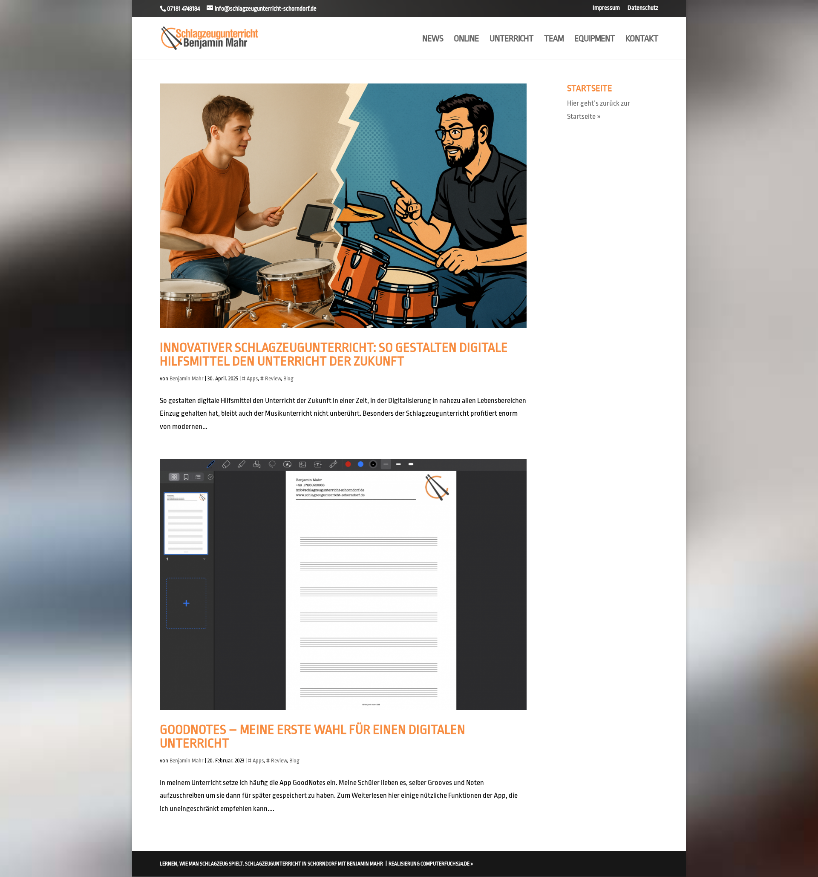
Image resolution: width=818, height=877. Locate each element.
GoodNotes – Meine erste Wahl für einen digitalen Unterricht (312, 736)
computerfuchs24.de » (447, 864)
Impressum (606, 8)
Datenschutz (643, 8)
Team (554, 39)
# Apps (250, 378)
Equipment (594, 39)
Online (466, 39)
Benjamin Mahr (187, 378)
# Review (270, 378)
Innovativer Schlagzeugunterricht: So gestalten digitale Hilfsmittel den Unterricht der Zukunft (334, 354)
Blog (288, 378)
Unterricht (511, 39)
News (432, 39)
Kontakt (641, 39)
